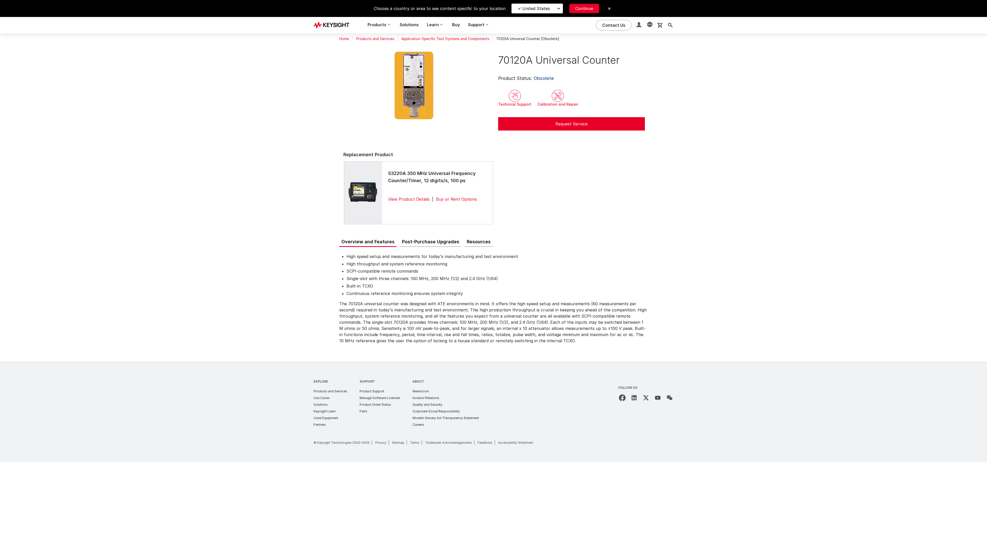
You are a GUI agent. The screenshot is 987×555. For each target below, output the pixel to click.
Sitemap (398, 443)
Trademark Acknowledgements (448, 443)
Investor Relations (426, 398)
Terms (414, 443)
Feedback (485, 443)
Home (344, 39)
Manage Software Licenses (380, 398)
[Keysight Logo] (333, 25)
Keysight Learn (325, 411)
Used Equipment (326, 418)
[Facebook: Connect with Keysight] (622, 398)
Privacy (380, 443)
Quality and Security (427, 404)
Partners (320, 425)
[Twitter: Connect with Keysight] (646, 398)
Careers (418, 425)
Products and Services (375, 39)
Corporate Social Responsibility (436, 411)
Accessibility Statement (515, 443)
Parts (363, 411)
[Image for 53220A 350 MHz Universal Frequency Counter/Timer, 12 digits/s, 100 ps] (363, 193)
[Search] (670, 25)
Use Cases (322, 398)
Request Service (571, 123)
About (418, 381)
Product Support (372, 391)
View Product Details (408, 199)
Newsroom (421, 391)
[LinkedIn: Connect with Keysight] (634, 398)
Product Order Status (375, 404)
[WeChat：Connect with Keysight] (669, 398)
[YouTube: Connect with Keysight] (658, 398)
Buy (456, 24)
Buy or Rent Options (456, 199)
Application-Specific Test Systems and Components (445, 39)
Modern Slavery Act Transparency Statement (446, 418)
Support (367, 381)
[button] (639, 25)
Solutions (409, 24)
